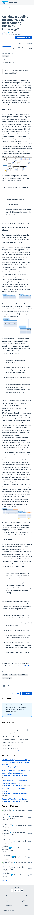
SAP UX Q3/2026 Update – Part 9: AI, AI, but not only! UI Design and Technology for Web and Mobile (16, 762)
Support (25, 905)
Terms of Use (25, 896)
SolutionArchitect (7, 678)
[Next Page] (18, 751)
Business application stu (9, 745)
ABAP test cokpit (19, 733)
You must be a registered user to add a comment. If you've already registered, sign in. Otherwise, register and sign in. (16, 708)
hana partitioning (22, 674)
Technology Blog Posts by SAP (11, 7)
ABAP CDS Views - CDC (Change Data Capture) (14, 730)
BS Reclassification (23, 739)
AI (18, 736)
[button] (9, 51)
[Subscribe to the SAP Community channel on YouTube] (18, 890)
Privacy (8, 896)
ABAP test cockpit (7, 733)
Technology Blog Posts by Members (15, 775)
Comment (9, 715)
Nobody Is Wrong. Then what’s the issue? (15, 799)
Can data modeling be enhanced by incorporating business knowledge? (15, 23)
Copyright (8, 901)
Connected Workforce (25, 666)
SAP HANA (5, 56)
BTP (4, 742)
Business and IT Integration (15, 742)
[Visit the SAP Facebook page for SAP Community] (12, 890)
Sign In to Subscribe (23, 37)
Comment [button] (26, 693)
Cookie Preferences (8, 910)
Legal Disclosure (25, 901)
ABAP (4, 727)
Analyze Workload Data (9, 739)
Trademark (8, 905)
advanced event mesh (8, 736)
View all (4, 880)
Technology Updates (8, 62)
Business (5, 674)
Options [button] (16, 41)
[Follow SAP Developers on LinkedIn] (22, 890)
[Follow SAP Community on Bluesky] (15, 890)
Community (13, 2)
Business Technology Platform (10, 748)
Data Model (13, 674)
